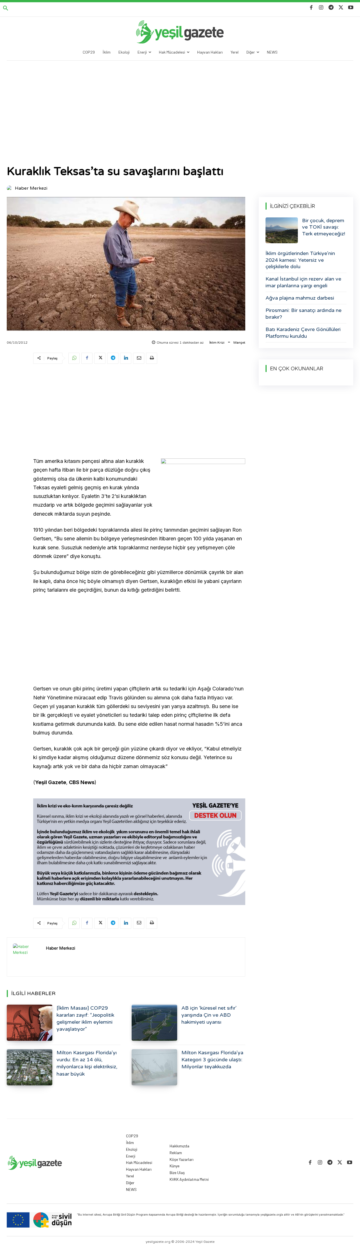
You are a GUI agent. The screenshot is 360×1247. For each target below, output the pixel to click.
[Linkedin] (125, 358)
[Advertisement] (180, 102)
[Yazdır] (151, 358)
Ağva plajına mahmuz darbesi (300, 298)
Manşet (239, 343)
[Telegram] (330, 7)
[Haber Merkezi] (10, 188)
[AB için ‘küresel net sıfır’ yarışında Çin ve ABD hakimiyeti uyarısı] (154, 1023)
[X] (341, 7)
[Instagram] (321, 7)
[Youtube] (350, 7)
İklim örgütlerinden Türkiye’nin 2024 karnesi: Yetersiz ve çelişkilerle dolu (300, 260)
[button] (5, 8)
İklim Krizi (216, 343)
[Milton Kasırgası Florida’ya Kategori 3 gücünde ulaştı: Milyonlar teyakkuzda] (154, 1067)
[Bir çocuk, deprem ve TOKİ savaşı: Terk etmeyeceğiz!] (282, 230)
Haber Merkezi (31, 188)
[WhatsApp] (74, 358)
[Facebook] (311, 7)
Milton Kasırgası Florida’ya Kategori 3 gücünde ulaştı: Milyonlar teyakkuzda (212, 1059)
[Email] (138, 358)
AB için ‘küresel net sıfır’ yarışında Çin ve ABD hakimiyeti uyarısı (209, 1015)
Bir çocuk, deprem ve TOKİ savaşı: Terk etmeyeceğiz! (323, 227)
